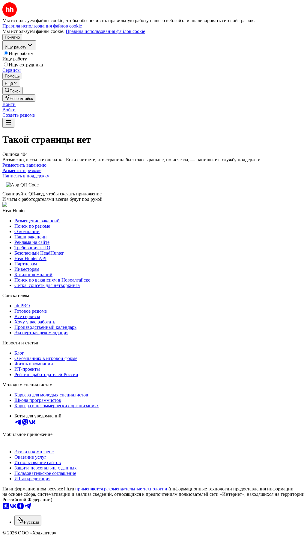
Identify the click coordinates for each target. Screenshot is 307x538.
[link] (12, 90)
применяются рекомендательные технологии (121, 488)
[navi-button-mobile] (8, 123)
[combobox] (27, 520)
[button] (9, 104)
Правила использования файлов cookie (105, 31)
